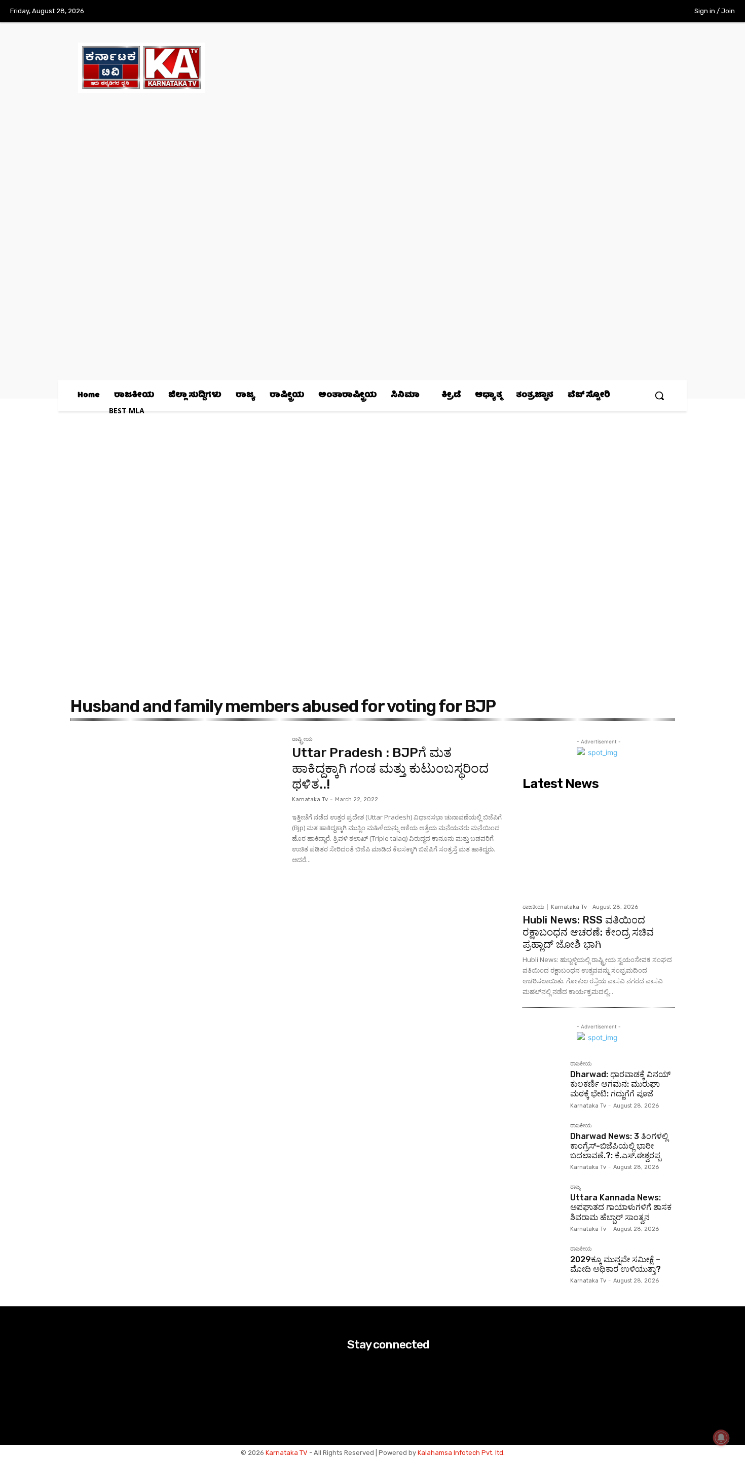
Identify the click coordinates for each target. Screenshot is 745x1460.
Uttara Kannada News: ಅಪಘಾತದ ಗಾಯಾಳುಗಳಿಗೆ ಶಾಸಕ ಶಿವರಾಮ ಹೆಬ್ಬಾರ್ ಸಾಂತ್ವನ (621, 1207)
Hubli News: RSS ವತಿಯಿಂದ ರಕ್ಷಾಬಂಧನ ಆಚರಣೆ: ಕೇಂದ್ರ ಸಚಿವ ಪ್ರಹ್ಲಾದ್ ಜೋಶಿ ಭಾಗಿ (588, 932)
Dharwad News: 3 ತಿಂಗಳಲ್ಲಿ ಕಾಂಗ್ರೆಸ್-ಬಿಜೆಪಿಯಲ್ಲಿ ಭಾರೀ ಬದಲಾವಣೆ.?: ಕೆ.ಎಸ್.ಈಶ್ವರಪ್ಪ (619, 1145)
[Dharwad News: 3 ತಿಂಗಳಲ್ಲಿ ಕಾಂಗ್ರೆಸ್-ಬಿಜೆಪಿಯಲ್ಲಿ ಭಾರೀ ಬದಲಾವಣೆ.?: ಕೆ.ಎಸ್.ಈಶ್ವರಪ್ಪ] (542, 1142)
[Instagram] (616, 11)
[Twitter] (637, 11)
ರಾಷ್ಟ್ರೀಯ (302, 739)
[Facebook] (595, 11)
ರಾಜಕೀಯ (533, 907)
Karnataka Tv (310, 799)
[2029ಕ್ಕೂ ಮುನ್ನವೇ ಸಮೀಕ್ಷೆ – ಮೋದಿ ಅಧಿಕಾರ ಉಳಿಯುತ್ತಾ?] (542, 1266)
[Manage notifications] (721, 1438)
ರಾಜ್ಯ (575, 1187)
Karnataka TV (287, 1452)
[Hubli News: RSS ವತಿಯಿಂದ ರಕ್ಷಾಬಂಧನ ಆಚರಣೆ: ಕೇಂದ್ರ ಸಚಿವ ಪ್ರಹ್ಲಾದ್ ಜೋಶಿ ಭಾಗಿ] (599, 846)
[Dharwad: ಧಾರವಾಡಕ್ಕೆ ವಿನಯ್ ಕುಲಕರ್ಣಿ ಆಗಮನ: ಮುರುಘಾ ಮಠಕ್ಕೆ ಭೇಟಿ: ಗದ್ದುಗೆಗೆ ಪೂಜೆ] (542, 1080)
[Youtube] (658, 11)
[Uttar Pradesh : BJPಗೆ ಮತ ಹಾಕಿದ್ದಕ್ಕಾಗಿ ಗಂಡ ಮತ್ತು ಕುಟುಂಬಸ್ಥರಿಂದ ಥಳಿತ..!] (176, 806)
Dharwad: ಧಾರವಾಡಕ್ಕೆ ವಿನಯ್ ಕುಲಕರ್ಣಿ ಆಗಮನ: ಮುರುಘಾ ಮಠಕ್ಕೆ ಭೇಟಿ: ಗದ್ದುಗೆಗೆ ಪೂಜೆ (620, 1084)
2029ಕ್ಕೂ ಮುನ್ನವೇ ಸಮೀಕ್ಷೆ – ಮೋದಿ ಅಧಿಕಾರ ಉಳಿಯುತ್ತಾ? (615, 1264)
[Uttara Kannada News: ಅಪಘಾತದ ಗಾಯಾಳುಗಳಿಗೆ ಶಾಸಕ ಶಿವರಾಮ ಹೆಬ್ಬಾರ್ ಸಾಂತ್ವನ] (542, 1204)
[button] (659, 395)
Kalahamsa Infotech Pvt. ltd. (461, 1452)
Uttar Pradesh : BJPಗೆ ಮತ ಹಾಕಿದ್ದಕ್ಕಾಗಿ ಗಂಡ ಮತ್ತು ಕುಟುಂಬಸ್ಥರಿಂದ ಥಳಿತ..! (390, 768)
